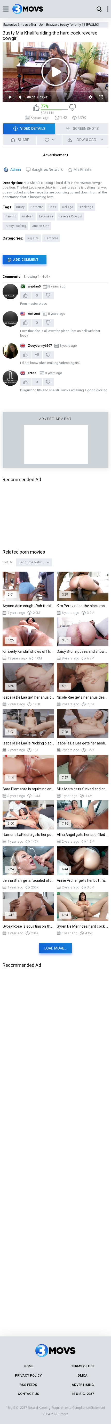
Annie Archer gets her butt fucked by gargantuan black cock (82, 880)
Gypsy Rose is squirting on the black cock (28, 926)
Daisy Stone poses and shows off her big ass (82, 651)
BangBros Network (47, 169)
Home (28, 1366)
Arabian (27, 216)
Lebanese (46, 216)
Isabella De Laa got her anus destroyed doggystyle (28, 697)
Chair (53, 207)
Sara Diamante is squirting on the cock (28, 789)
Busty (20, 207)
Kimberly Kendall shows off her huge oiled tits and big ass (28, 651)
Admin (15, 169)
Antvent (34, 314)
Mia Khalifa (83, 169)
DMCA (83, 1375)
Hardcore (51, 238)
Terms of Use (82, 1366)
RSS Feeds (28, 1385)
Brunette (36, 207)
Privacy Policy (28, 1375)
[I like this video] (36, 109)
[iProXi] (10, 378)
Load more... (55, 948)
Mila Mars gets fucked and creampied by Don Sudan (82, 789)
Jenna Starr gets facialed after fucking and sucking (28, 880)
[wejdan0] (10, 291)
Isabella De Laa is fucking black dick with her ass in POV (28, 743)
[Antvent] (10, 319)
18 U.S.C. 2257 (83, 1394)
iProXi (32, 373)
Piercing (10, 216)
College (67, 207)
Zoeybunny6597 (40, 345)
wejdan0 (34, 286)
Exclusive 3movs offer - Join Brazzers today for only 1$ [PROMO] (51, 25)
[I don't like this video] (72, 109)
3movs (63, 1414)
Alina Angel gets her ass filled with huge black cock (82, 835)
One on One (40, 226)
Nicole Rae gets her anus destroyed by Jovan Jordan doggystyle (82, 697)
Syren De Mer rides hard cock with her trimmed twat (82, 926)
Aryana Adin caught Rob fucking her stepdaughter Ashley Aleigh (28, 606)
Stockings (86, 207)
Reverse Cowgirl (70, 216)
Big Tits (33, 238)
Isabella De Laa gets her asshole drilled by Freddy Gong (82, 743)
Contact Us (28, 1394)
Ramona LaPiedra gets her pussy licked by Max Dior (28, 835)
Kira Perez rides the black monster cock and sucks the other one (82, 606)
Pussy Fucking (15, 226)
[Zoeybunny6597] (10, 351)
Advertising (83, 1385)
